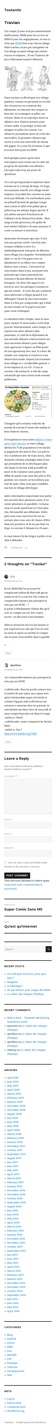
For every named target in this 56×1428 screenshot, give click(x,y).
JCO (12, 576)
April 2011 (12, 1077)
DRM (10, 1346)
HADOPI (12, 1355)
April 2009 (13, 1089)
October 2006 (15, 1198)
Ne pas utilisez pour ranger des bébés (29, 990)
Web (9, 1375)
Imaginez (12, 982)
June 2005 (13, 1258)
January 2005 (14, 1278)
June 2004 (13, 1303)
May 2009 (13, 1085)
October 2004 (15, 1291)
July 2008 (12, 1117)
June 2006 (13, 1214)
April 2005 (13, 1266)
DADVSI (11, 1338)
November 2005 (16, 1242)
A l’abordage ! (15, 986)
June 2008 (13, 1122)
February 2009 (15, 1097)
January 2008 (15, 1142)
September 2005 (16, 1250)
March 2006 (14, 1226)
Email (8, 834)
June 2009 (13, 1081)
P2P (9, 1359)
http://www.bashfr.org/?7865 (20, 733)
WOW (18, 43)
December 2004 (16, 1283)
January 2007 (14, 1186)
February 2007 (15, 1182)
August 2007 (14, 1158)
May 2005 (12, 1262)
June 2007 (13, 1166)
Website (9, 848)
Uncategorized (15, 1371)
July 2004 (12, 1299)
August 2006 (14, 1206)
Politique (12, 1363)
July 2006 (12, 1210)
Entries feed (14, 1402)
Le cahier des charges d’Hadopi (25, 994)
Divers (11, 1342)
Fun (26, 548)
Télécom (12, 1367)
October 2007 (15, 1150)
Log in (11, 1398)
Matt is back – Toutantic (21, 1017)
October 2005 (15, 1246)
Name (8, 820)
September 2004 (16, 1295)
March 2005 (14, 1270)
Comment (10, 776)
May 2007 (12, 1170)
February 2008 (15, 1138)
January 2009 (15, 1101)
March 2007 (14, 1178)
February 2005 (15, 1274)
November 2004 (16, 1287)
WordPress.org (15, 1410)
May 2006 (13, 1218)
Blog (9, 1334)
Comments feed (16, 1406)
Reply (8, 653)
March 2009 (14, 1093)
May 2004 (13, 1307)
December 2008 (16, 1105)
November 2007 (16, 1146)
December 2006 (16, 1190)
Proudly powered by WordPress (31, 1422)
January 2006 (15, 1234)
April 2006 (13, 1222)
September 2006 (16, 1202)
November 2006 (16, 1194)
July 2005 (12, 1254)
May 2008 (13, 1126)
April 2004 (13, 1311)
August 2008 (14, 1113)
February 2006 (15, 1230)
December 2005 (16, 1238)
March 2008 (14, 1134)
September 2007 (16, 1154)
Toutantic (12, 10)
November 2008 (16, 1109)
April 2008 (13, 1130)
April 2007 (13, 1174)
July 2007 (12, 1162)
